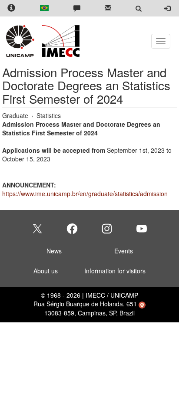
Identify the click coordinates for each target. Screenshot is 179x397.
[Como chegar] (142, 303)
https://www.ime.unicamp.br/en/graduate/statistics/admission (85, 193)
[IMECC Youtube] (141, 228)
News (54, 250)
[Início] (59, 41)
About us (45, 270)
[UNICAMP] (21, 41)
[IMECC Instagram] (106, 228)
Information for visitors (115, 270)
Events (123, 250)
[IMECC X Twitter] (37, 228)
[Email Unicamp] (107, 8)
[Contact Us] (77, 8)
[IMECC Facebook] (72, 228)
